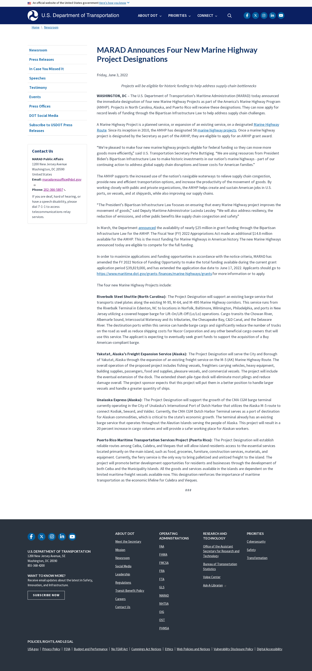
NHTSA (164, 604)
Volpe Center (212, 577)
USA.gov (33, 649)
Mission (120, 550)
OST (162, 620)
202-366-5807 (53, 189)
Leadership (122, 574)
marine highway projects (217, 130)
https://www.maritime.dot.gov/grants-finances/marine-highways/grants (154, 273)
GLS (161, 587)
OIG (161, 612)
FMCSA (164, 563)
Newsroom (51, 27)
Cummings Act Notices (146, 649)
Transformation (257, 558)
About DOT (148, 15)
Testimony (38, 87)
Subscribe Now (46, 595)
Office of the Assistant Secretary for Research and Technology (221, 551)
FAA (161, 546)
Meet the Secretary (128, 541)
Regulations (123, 582)
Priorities (177, 15)
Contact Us (122, 607)
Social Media (123, 566)
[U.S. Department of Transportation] (73, 15)
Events (35, 96)
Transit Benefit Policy (129, 591)
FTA (161, 579)
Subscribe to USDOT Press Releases (50, 127)
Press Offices (40, 106)
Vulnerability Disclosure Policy (233, 649)
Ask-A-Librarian (213, 585)
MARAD (164, 595)
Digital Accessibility (269, 649)
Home (35, 27)
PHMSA (164, 628)
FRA (161, 571)
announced (147, 227)
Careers (120, 599)
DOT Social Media (43, 115)
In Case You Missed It (46, 68)
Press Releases (41, 59)
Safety (251, 550)
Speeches (37, 78)
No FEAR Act (119, 649)
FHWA (163, 554)
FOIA (67, 649)
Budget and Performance (91, 649)
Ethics (169, 649)
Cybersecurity (256, 541)
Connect (205, 15)
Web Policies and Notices (193, 649)
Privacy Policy (51, 649)
